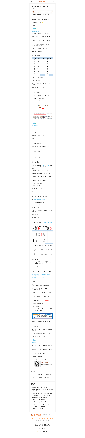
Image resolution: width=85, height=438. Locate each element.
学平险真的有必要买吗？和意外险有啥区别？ (43, 393)
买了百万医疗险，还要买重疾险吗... (44, 377)
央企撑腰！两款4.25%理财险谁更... (43, 375)
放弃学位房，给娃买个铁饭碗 (39, 402)
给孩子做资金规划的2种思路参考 (40, 406)
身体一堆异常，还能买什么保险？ (40, 397)
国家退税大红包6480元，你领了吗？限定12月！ (41, 19)
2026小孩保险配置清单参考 (38, 399)
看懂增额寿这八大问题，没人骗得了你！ (41, 387)
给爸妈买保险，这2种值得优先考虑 (40, 404)
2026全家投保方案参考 (37, 408)
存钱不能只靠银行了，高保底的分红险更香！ (43, 395)
